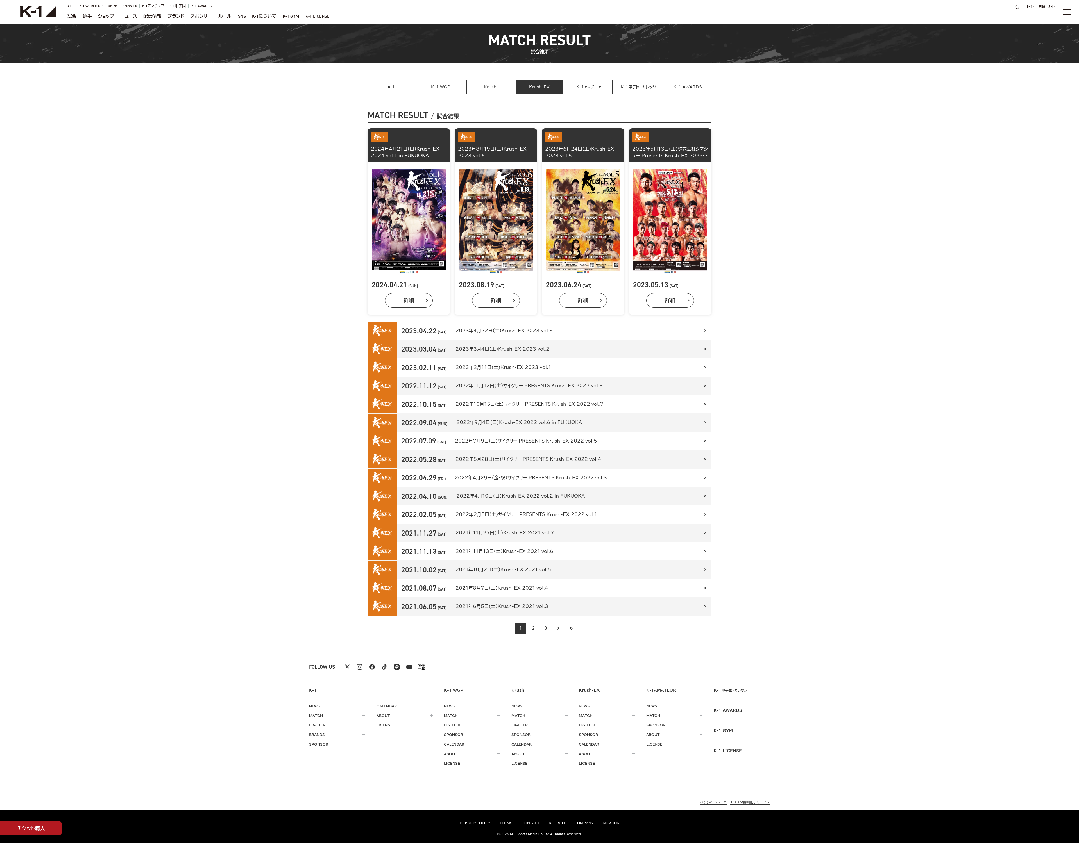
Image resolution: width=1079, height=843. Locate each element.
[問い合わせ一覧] (1030, 6)
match (316, 715)
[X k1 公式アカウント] (347, 667)
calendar (387, 706)
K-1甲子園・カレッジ (638, 87)
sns (242, 16)
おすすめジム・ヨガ (713, 802)
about (383, 715)
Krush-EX (130, 6)
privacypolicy (475, 822)
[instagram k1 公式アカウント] (360, 667)
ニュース (129, 16)
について (264, 16)
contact (531, 822)
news (314, 706)
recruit (557, 822)
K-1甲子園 (177, 6)
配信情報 (152, 16)
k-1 (730, 690)
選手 (87, 16)
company (584, 822)
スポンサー (201, 16)
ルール (225, 16)
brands (317, 734)
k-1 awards (728, 710)
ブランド (175, 16)
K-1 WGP (440, 87)
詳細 (409, 300)
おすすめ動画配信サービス (750, 802)
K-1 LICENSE (317, 16)
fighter (317, 725)
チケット (31, 828)
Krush (112, 6)
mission (611, 822)
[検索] (1019, 7)
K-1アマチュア (153, 6)
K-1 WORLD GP (91, 6)
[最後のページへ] (571, 628)
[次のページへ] (558, 628)
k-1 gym (723, 731)
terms (506, 822)
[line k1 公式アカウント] (397, 667)
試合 (71, 16)
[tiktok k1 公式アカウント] (384, 667)
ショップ (106, 16)
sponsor (318, 744)
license (385, 725)
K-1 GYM (291, 16)
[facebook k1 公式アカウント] (372, 667)
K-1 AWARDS (201, 6)
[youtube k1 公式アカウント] (409, 667)
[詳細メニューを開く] (1067, 12)
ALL (70, 6)
